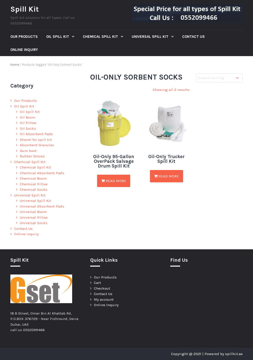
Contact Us (193, 36)
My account (104, 299)
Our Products (24, 36)
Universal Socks (33, 223)
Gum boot (28, 150)
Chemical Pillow (34, 184)
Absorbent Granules (37, 145)
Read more (115, 181)
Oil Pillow (28, 123)
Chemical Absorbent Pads (42, 173)
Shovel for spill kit (36, 139)
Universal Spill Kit (150, 36)
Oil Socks (28, 128)
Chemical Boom (33, 178)
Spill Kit (24, 9)
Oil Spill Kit (58, 36)
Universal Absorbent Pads (42, 206)
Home (14, 64)
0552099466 (34, 330)
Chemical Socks (33, 189)
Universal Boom (33, 212)
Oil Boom (27, 117)
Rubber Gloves (32, 156)
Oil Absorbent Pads (36, 134)
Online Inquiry (24, 49)
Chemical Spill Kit (101, 36)
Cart (97, 282)
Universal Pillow (34, 217)
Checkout (102, 288)
